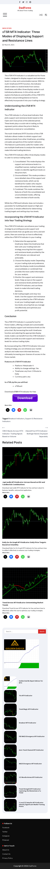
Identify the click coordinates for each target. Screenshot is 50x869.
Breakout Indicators (16, 418)
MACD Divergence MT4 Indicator (30, 764)
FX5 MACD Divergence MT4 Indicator (32, 736)
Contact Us (6, 854)
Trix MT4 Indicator (25, 696)
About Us (5, 850)
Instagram (6, 836)
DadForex (25, 8)
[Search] (46, 15)
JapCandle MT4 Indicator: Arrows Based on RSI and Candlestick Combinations (23, 483)
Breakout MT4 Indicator (27, 723)
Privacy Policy (7, 858)
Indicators (7, 28)
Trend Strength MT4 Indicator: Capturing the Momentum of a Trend (30, 791)
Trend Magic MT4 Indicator (28, 709)
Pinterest (5, 840)
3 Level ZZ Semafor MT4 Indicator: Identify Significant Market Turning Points (32, 804)
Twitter (5, 832)
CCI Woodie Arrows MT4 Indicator (30, 777)
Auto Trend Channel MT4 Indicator (31, 750)
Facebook (5, 827)
